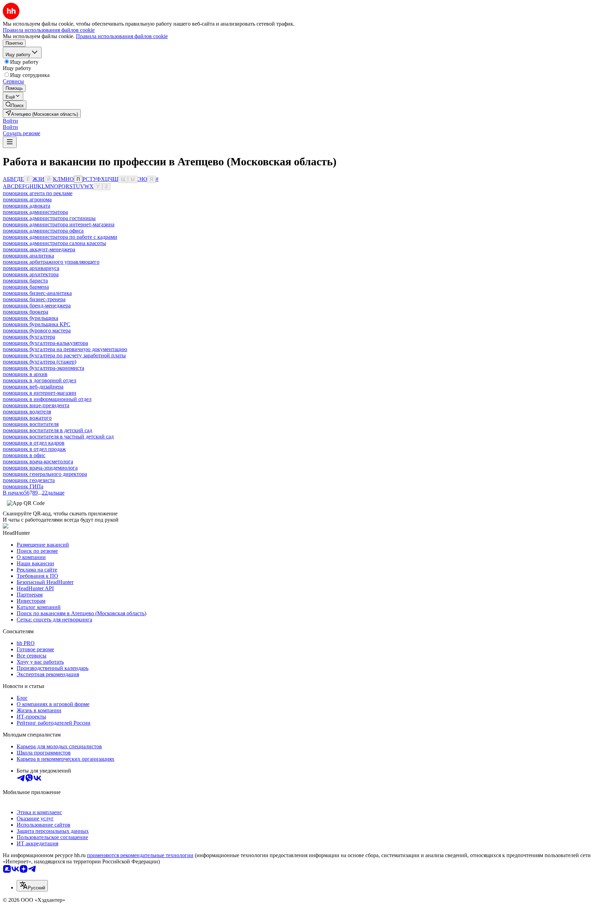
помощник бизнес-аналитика (37, 293)
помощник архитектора (31, 274)
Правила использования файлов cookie (122, 36)
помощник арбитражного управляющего (51, 262)
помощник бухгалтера (29, 337)
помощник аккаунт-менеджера (39, 249)
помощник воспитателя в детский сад (47, 430)
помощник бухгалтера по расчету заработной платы (64, 355)
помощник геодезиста (29, 480)
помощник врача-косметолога (38, 461)
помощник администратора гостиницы (49, 218)
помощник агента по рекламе (37, 193)
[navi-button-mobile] (10, 142)
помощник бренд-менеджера (37, 305)
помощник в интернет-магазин (39, 393)
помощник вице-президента (36, 405)
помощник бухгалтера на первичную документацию (65, 349)
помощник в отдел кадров (33, 443)
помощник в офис (24, 455)
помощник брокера (25, 312)
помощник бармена (26, 287)
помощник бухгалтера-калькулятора (45, 343)
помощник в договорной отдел (39, 380)
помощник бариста (25, 281)
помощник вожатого (27, 418)
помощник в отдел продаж (34, 449)
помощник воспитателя (31, 424)
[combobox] (32, 885)
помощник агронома (27, 199)
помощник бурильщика (30, 318)
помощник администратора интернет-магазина (58, 224)
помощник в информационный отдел (47, 399)
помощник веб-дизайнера (33, 387)
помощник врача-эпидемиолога (40, 468)
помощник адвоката (26, 206)
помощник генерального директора (45, 474)
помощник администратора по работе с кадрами (60, 237)
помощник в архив (25, 374)
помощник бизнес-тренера (34, 299)
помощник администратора (35, 212)
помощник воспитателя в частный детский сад (58, 436)
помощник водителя (27, 412)
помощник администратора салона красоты (54, 243)
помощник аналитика (28, 256)
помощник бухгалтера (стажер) (39, 362)
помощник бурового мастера (37, 330)
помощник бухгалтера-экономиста (43, 368)
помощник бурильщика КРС (36, 324)
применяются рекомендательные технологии (140, 855)
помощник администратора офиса (43, 231)
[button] (10, 121)
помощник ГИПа (23, 486)
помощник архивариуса (31, 268)
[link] (14, 105)
